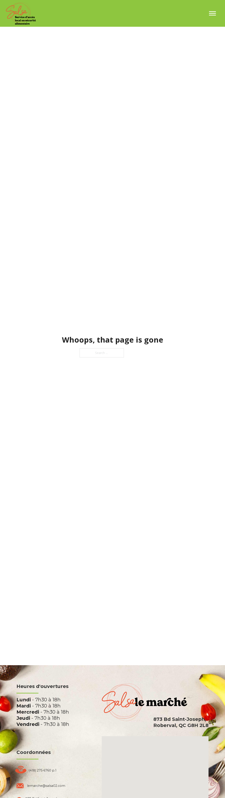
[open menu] (212, 13)
